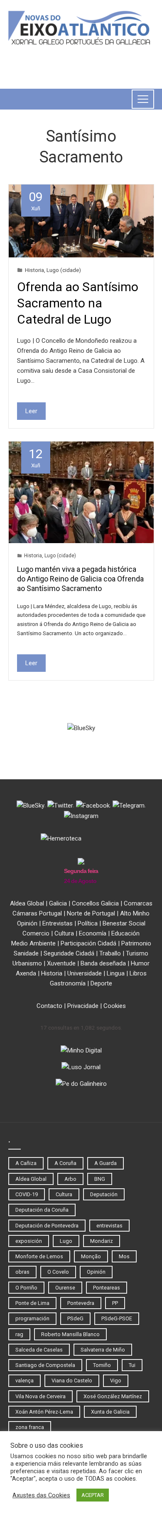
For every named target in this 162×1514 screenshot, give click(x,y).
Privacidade (82, 1006)
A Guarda (105, 1163)
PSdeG (75, 1318)
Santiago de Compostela (45, 1365)
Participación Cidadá (88, 943)
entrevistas (109, 1225)
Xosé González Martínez (112, 1396)
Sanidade (26, 953)
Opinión (27, 923)
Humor (140, 963)
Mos (124, 1256)
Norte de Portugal (91, 913)
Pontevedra (80, 1303)
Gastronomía (68, 983)
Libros (138, 973)
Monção (91, 1256)
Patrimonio (136, 943)
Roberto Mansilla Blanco (70, 1334)
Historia (34, 270)
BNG (99, 1179)
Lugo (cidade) (64, 270)
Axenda (26, 973)
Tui (132, 1365)
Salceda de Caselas (39, 1350)
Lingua (116, 973)
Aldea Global (27, 903)
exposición (28, 1241)
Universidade (84, 973)
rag (19, 1334)
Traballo (110, 953)
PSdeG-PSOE (116, 1318)
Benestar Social (124, 923)
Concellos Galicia (95, 903)
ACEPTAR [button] (92, 1495)
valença (24, 1380)
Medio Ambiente (33, 943)
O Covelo (58, 1272)
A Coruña (65, 1163)
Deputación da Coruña (42, 1210)
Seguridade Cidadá (69, 953)
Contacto (49, 1006)
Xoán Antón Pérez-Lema (44, 1412)
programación (32, 1318)
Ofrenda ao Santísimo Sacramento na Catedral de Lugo (77, 303)
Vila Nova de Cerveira (40, 1396)
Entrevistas (57, 923)
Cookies (114, 1006)
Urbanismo (27, 963)
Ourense (65, 1288)
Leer (31, 411)
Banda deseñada (103, 963)
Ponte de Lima (32, 1303)
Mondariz (101, 1241)
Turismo (137, 953)
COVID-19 (26, 1194)
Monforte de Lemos (39, 1256)
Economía (92, 933)
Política (88, 923)
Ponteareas (106, 1288)
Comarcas (138, 903)
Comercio (35, 933)
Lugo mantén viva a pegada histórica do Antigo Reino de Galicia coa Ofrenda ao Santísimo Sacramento (80, 579)
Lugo (66, 1241)
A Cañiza (26, 1163)
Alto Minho (135, 913)
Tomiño (102, 1365)
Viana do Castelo (72, 1380)
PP (115, 1303)
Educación (125, 933)
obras (22, 1272)
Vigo (115, 1380)
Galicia (58, 903)
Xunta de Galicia (110, 1412)
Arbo (70, 1179)
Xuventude (61, 963)
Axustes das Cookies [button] (41, 1495)
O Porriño (26, 1288)
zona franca (29, 1427)
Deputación (104, 1194)
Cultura (64, 933)
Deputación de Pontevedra (47, 1225)
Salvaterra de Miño (103, 1350)
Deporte (101, 983)
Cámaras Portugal (37, 913)
